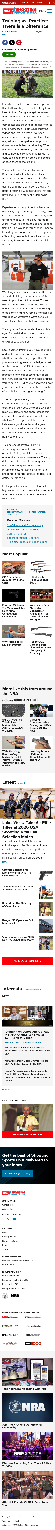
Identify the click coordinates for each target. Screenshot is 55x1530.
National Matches (14, 1100)
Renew (30, 2)
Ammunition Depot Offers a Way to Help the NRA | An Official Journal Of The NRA (27, 1035)
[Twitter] (53, 2)
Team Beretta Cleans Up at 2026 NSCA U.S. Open (17, 888)
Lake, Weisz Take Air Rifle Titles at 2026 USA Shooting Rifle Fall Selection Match (26, 829)
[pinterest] (18, 41)
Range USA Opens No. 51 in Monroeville (18, 921)
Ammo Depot (31, 1042)
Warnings (6, 1521)
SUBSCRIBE (17, 1173)
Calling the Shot (16, 534)
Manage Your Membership (14, 1288)
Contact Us (7, 1204)
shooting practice (36, 512)
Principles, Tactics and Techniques (27, 542)
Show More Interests (33, 1134)
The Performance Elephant (23, 538)
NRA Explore (8, 1264)
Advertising (7, 1209)
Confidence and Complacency (25, 525)
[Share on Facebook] (5, 41)
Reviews (6, 1245)
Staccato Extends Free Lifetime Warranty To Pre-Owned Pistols (17, 872)
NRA (40, 1042)
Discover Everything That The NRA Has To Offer (26, 1464)
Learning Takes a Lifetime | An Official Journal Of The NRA (40, 755)
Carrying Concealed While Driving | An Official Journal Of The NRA (41, 725)
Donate (39, 2)
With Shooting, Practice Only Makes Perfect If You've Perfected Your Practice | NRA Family (13, 758)
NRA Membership (10, 1275)
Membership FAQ (10, 1284)
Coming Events (9, 1236)
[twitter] (11, 41)
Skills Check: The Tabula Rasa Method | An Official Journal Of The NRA (12, 725)
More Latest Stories (33, 961)
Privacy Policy (7, 1516)
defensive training (16, 512)
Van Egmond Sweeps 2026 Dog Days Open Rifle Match (18, 938)
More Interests (31, 989)
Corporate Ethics (40, 1516)
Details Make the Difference (23, 529)
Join (23, 2)
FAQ (17, 1521)
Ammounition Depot (14, 1042)
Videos (5, 1249)
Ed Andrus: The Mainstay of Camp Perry (16, 905)
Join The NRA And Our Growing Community (22, 1426)
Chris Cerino (13, 514)
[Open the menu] (49, 10)
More (20, 783)
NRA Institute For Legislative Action (19, 1260)
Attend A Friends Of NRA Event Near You (25, 1503)
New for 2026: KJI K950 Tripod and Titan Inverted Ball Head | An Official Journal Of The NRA (27, 1051)
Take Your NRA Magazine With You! (24, 1389)
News (4, 34)
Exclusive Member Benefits (15, 1280)
